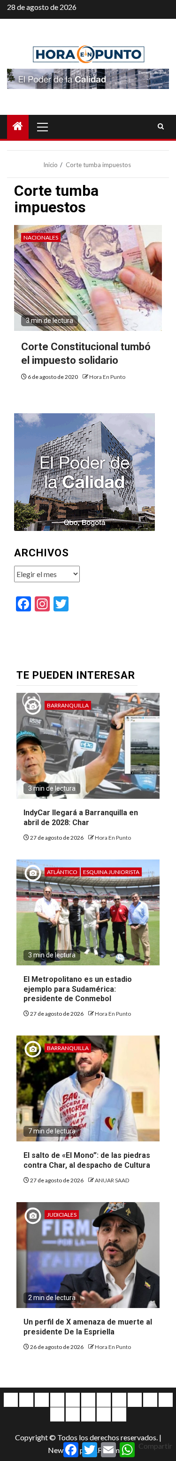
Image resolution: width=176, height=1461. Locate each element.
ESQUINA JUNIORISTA (111, 871)
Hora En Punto (107, 376)
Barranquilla (68, 705)
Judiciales (62, 1214)
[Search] (161, 127)
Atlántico (62, 871)
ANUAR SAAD (112, 1180)
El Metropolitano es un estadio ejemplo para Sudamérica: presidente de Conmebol (77, 989)
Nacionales (40, 237)
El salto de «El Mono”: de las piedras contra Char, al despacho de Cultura (86, 1160)
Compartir (155, 1445)
